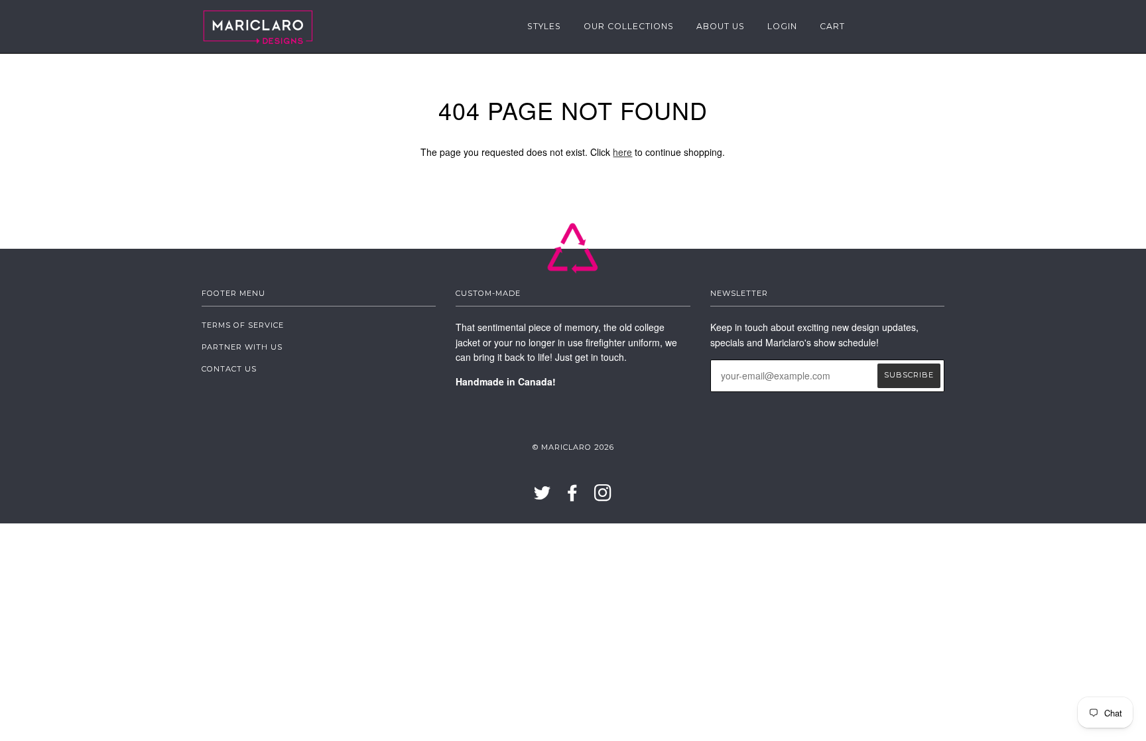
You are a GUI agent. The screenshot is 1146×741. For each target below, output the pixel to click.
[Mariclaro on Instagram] (603, 497)
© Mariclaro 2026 (573, 447)
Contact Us (229, 368)
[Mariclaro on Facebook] (573, 497)
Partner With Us (242, 347)
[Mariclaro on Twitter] (542, 497)
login (782, 26)
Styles (544, 26)
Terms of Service (243, 325)
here (622, 152)
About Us (720, 26)
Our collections (629, 26)
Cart (832, 26)
